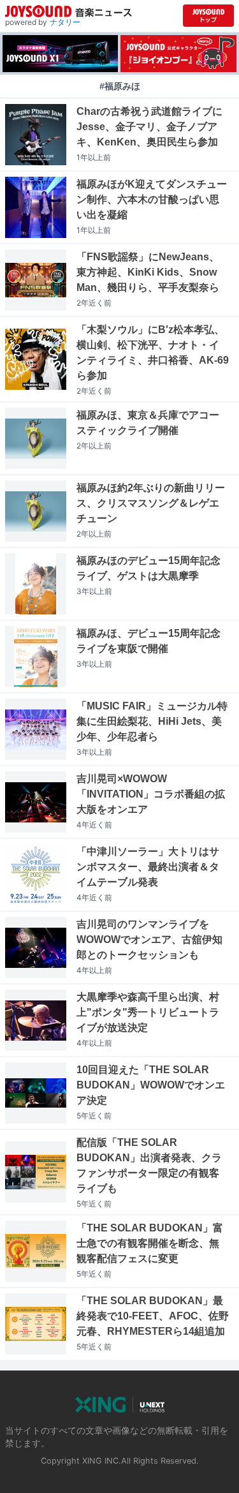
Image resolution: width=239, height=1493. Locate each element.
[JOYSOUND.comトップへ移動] (208, 15)
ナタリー (65, 22)
